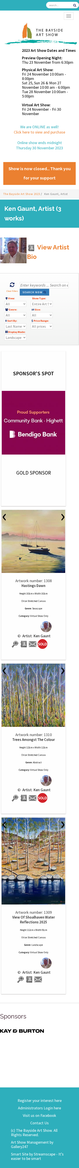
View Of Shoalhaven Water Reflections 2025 (33, 919)
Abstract (37, 762)
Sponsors (13, 1016)
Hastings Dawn (33, 585)
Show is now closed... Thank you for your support (40, 173)
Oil (22, 601)
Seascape (37, 608)
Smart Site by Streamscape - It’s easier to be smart (37, 1156)
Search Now (33, 292)
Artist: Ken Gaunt (36, 635)
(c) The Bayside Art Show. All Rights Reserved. (34, 1132)
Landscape (37, 944)
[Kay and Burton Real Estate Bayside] (22, 1030)
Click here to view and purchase (39, 132)
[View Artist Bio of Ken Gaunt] (24, 644)
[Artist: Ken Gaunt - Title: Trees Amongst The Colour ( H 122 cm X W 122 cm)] (33, 695)
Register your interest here (40, 1100)
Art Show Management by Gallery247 (32, 1144)
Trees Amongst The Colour (33, 739)
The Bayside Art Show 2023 (22, 194)
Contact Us (39, 1122)
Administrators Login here (39, 1107)
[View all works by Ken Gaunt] (33, 626)
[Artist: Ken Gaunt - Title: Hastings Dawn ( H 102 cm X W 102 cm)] (33, 541)
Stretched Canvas (37, 601)
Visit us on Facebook (39, 1115)
